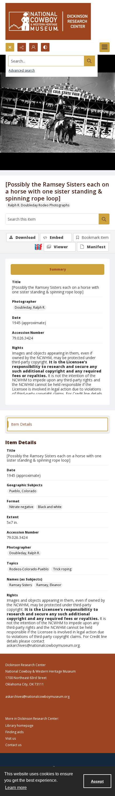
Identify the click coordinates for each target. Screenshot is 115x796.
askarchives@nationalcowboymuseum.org (37, 696)
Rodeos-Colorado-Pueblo (29, 569)
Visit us (10, 738)
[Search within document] (104, 219)
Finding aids (14, 732)
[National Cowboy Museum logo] (48, 21)
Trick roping (62, 569)
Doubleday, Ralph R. (30, 307)
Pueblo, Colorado (22, 491)
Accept (97, 781)
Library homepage (19, 725)
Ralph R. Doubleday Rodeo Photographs (38, 205)
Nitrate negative (21, 507)
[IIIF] (38, 246)
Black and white (50, 507)
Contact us (13, 745)
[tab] (57, 269)
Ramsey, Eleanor (48, 585)
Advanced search (22, 70)
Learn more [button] (16, 787)
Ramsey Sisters (20, 585)
